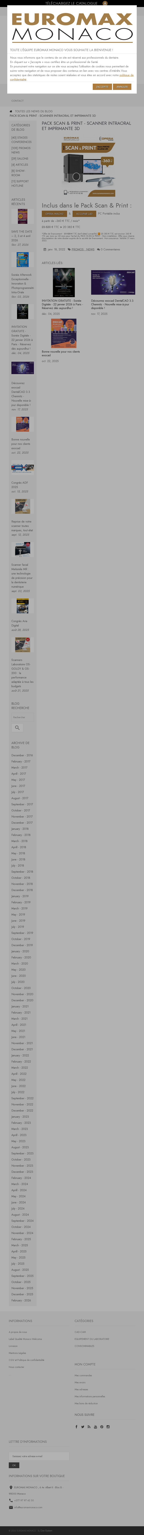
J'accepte (102, 87)
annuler (122, 87)
